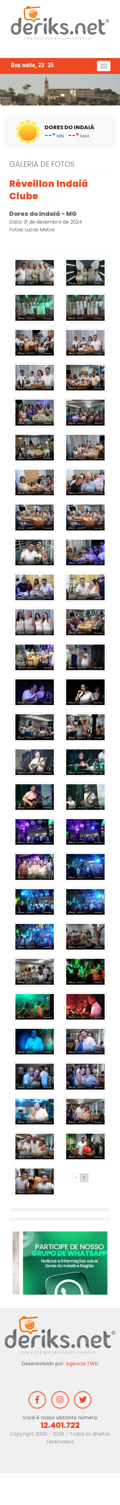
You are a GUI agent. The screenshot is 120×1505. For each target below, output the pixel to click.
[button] (17, 1267)
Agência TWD (82, 1395)
